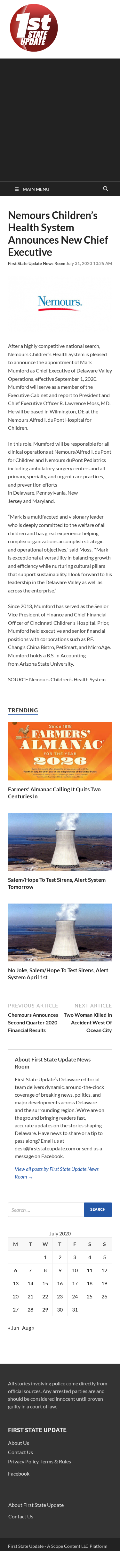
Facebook (18, 1473)
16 (60, 1283)
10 (75, 1270)
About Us (18, 1443)
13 (16, 1283)
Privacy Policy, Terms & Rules (39, 1461)
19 (104, 1283)
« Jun (13, 1328)
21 (30, 1296)
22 (45, 1296)
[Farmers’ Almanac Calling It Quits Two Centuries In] (60, 782)
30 (60, 1309)
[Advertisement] (60, 118)
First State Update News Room (37, 263)
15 (45, 1283)
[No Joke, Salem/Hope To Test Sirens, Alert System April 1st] (60, 963)
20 (16, 1296)
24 (75, 1296)
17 (75, 1283)
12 (104, 1270)
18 (89, 1283)
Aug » (28, 1328)
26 (104, 1296)
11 (89, 1270)
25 (89, 1296)
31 (75, 1309)
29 (45, 1309)
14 (30, 1283)
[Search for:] (60, 1209)
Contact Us (20, 1452)
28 (30, 1309)
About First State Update (36, 1505)
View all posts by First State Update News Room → (57, 1172)
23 (60, 1296)
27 (16, 1309)
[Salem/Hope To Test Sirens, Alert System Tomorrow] (60, 872)
